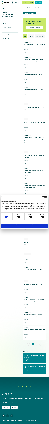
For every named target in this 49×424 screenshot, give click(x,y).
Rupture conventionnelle (8, 38)
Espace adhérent (29, 2)
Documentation (39, 36)
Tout (25, 36)
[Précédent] (28, 344)
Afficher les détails (41, 222)
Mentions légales (5, 420)
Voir (26, 52)
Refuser (9, 226)
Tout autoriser (40, 226)
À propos (4, 398)
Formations (28, 398)
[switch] (18, 217)
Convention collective (29, 13)
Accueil (24, 7)
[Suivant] (40, 344)
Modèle (31, 36)
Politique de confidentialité (16, 420)
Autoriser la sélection (24, 226)
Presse (11, 402)
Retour (4, 8)
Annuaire (4, 402)
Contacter (5, 407)
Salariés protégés (6, 31)
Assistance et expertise (32, 7)
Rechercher (16, 2)
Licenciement (6, 34)
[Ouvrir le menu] (46, 2)
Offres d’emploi (38, 398)
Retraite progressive (7, 27)
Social (39, 7)
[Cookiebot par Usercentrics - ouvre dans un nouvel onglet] (42, 197)
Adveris (34, 420)
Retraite (4, 23)
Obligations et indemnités (8, 42)
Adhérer (39, 2)
